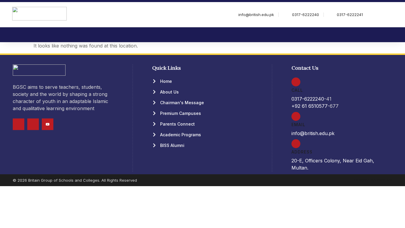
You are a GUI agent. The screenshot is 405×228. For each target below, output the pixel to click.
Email (298, 124)
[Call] (295, 81)
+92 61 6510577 (309, 106)
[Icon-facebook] (18, 124)
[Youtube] (47, 124)
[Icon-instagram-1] (33, 124)
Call (297, 90)
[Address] (295, 143)
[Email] (295, 116)
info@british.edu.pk (312, 133)
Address (301, 151)
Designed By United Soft (373, 180)
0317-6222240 (307, 99)
